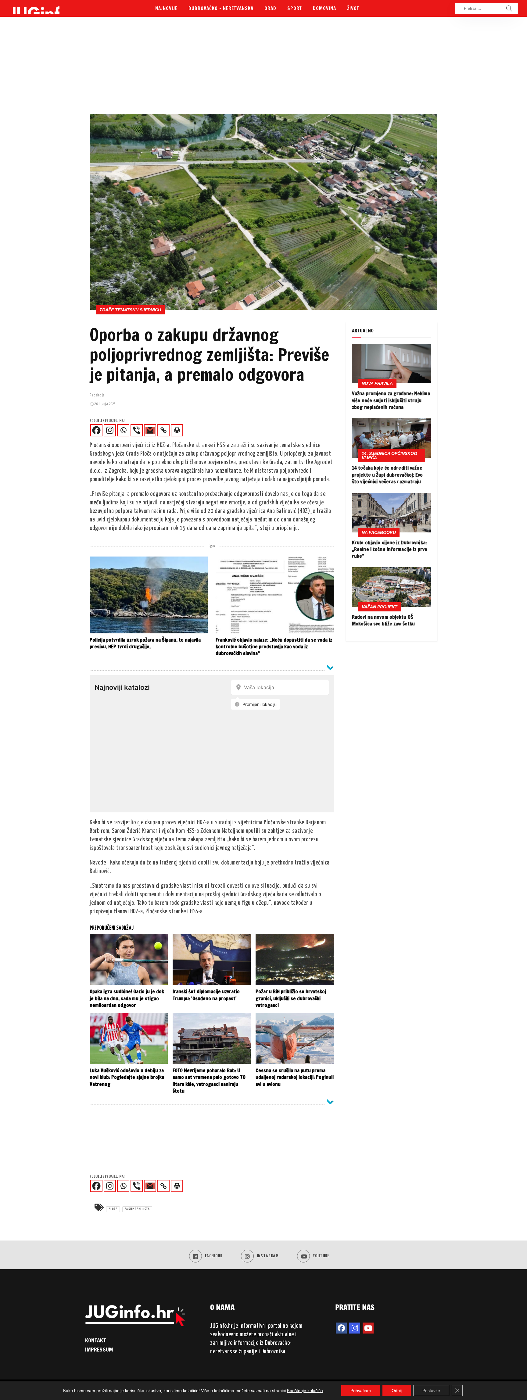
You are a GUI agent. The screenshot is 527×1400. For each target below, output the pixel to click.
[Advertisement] (263, 68)
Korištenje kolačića (305, 1390)
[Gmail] (150, 430)
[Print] (177, 430)
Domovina (324, 8)
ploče (113, 1209)
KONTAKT (95, 1340)
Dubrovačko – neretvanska (220, 8)
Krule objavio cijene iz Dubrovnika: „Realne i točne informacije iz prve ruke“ (389, 549)
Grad (270, 8)
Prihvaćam (360, 1390)
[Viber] (137, 430)
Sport (294, 8)
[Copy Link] (163, 430)
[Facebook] (96, 430)
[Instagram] (110, 430)
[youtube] (368, 1328)
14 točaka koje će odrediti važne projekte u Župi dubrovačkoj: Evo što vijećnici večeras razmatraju (387, 474)
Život (353, 8)
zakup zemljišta (137, 1209)
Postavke (431, 1390)
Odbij (397, 1390)
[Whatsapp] (123, 430)
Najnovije (166, 8)
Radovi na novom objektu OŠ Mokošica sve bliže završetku (383, 620)
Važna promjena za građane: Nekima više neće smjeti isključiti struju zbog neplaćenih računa (391, 400)
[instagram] (354, 1328)
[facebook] (341, 1328)
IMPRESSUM (99, 1349)
